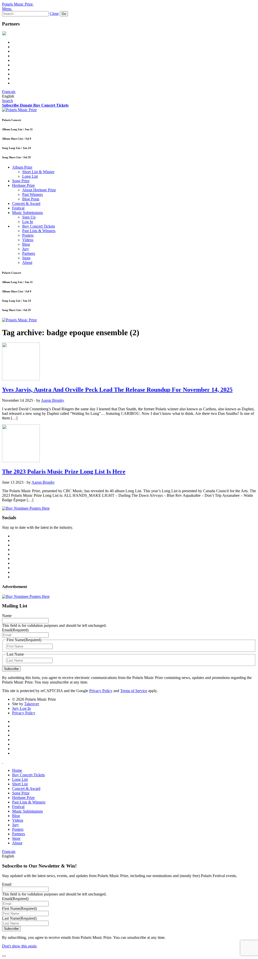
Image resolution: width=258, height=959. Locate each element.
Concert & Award (26, 203)
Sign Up (29, 217)
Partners (28, 253)
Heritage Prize (23, 185)
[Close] (4, 956)
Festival (18, 208)
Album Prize (22, 167)
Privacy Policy (100, 691)
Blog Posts (30, 199)
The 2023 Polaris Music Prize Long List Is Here (63, 471)
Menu (6, 9)
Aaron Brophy (52, 400)
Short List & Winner (38, 172)
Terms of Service (133, 691)
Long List (30, 176)
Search (7, 101)
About (27, 262)
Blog (26, 244)
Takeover (31, 704)
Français (8, 91)
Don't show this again (19, 946)
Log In (27, 222)
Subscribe (11, 669)
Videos (27, 240)
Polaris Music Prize (17, 4)
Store (26, 258)
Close (54, 13)
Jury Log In (21, 708)
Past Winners (32, 194)
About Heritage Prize (39, 190)
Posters (28, 235)
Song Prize (20, 181)
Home (17, 770)
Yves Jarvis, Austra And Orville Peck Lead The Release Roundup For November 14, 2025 (117, 389)
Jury (25, 249)
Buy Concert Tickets (38, 226)
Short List (20, 784)
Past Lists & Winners (38, 231)
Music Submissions (27, 212)
